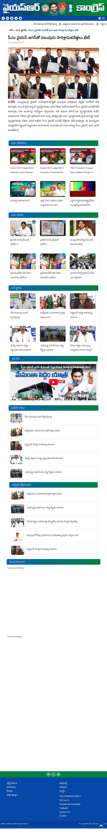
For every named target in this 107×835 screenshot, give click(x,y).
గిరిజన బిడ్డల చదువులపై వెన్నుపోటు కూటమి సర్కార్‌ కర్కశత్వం (81, 350)
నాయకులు (11, 787)
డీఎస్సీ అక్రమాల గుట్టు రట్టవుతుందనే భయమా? (44, 459)
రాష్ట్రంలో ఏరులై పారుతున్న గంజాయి (40, 445)
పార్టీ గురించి (12, 784)
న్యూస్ (62, 791)
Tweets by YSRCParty (15, 568)
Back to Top (101, 825)
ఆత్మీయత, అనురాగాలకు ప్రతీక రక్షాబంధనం (65, 24)
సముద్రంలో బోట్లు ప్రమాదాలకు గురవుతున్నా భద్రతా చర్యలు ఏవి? (53, 536)
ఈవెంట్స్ (63, 784)
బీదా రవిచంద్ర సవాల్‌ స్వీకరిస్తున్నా (31, 24)
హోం (11, 31)
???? (98, 17)
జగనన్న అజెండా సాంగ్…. (20, 201)
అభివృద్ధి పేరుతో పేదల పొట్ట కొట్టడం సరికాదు (43, 472)
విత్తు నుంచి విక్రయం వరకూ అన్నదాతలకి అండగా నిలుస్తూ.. (51, 205)
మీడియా (63, 787)
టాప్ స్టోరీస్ (21, 31)
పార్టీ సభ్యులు (12, 795)
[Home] (53, 8)
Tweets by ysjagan (14, 637)
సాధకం (10, 791)
